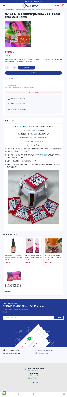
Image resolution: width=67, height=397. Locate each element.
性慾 (26, 130)
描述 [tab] (6, 121)
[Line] (4, 393)
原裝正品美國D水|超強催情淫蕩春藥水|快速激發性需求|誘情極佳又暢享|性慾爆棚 (13, 256)
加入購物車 (26, 67)
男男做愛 (32, 87)
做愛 (33, 130)
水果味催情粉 (15, 87)
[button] (11, 78)
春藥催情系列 (11, 9)
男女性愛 (27, 87)
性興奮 (9, 87)
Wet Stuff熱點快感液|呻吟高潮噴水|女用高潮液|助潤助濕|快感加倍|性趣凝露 (33, 256)
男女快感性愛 (21, 87)
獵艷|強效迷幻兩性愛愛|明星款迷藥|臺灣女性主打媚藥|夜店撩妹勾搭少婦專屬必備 (53, 256)
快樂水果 (26, 126)
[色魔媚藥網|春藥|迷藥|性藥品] (30, 5)
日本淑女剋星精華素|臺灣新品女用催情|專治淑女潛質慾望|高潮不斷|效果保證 (13, 286)
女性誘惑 (43, 155)
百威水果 (11, 59)
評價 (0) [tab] (14, 121)
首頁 (4, 9)
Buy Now (33, 72)
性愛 (36, 134)
